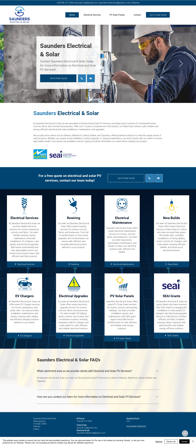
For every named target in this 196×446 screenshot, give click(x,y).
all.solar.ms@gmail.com (86, 2)
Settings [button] (158, 441)
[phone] (78, 78)
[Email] (87, 78)
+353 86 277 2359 (65, 2)
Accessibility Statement (136, 426)
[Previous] (15, 63)
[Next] (181, 63)
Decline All (171, 441)
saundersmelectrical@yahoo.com (114, 2)
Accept (184, 441)
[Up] (185, 433)
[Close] (192, 441)
